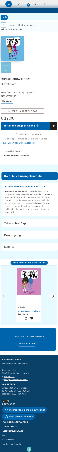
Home (12, 25)
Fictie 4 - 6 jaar (27, 343)
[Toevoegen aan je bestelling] (26, 318)
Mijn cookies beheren (21, 416)
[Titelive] (29, 449)
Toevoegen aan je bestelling (19, 125)
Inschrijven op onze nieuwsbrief (27, 410)
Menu (4, 435)
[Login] (36, 4)
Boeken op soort (26, 25)
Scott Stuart (8, 84)
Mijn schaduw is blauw (29, 311)
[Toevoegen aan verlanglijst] (53, 126)
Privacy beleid (10, 426)
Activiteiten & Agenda (11, 444)
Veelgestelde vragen (13, 431)
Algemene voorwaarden (15, 422)
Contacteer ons (8, 440)
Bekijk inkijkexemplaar (23, 111)
